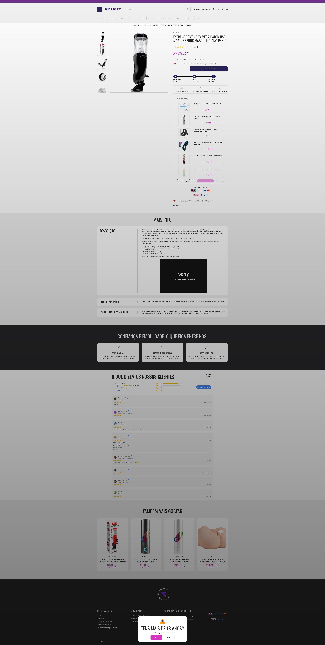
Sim (156, 637)
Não (168, 637)
